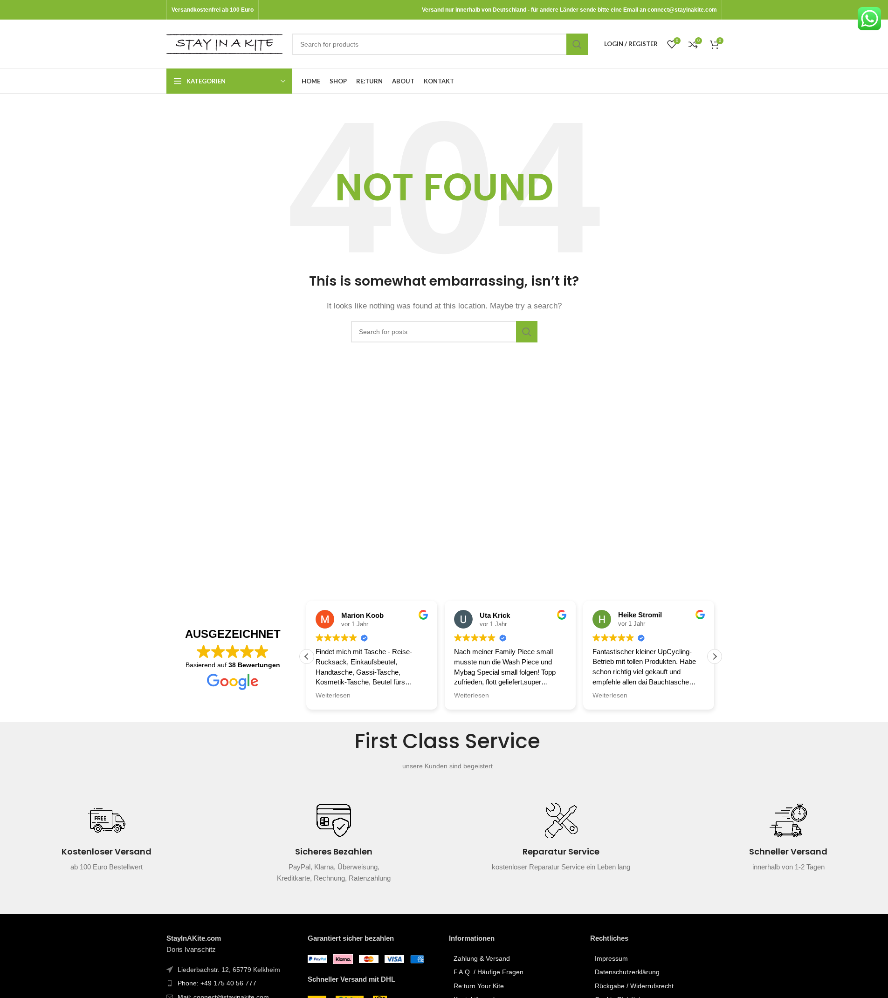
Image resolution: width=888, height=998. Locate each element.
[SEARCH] (577, 44)
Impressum (611, 958)
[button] (715, 656)
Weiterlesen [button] (333, 695)
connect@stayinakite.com (682, 10)
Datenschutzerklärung (627, 972)
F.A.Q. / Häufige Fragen (488, 972)
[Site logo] (224, 43)
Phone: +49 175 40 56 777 (217, 983)
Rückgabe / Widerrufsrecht (634, 986)
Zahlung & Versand (482, 958)
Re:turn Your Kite (479, 986)
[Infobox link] (106, 843)
